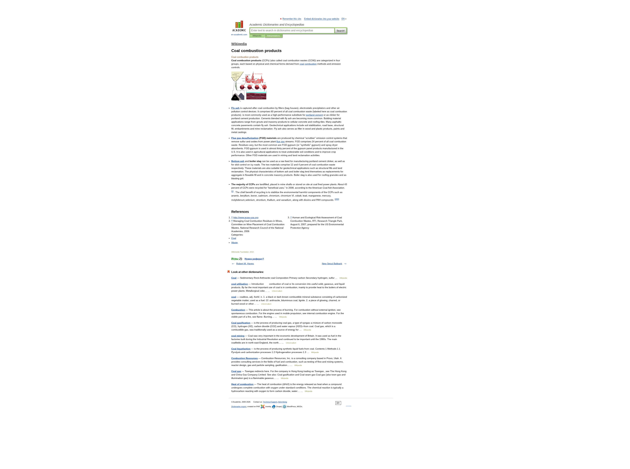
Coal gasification (240, 322)
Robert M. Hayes (245, 263)
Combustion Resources (244, 358)
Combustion (238, 310)
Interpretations (273, 36)
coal (233, 297)
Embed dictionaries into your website (321, 19)
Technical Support (270, 402)
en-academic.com (239, 34)
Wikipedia (256, 36)
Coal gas (236, 371)
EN (343, 19)
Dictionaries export (238, 406)
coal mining (237, 335)
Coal (233, 278)
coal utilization (239, 284)
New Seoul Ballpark (332, 263)
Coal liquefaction (241, 348)
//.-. (245, 217)
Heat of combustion (242, 384)
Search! (341, 30)
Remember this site (292, 19)
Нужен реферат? (254, 258)
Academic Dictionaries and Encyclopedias (276, 24)
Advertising (282, 402)
